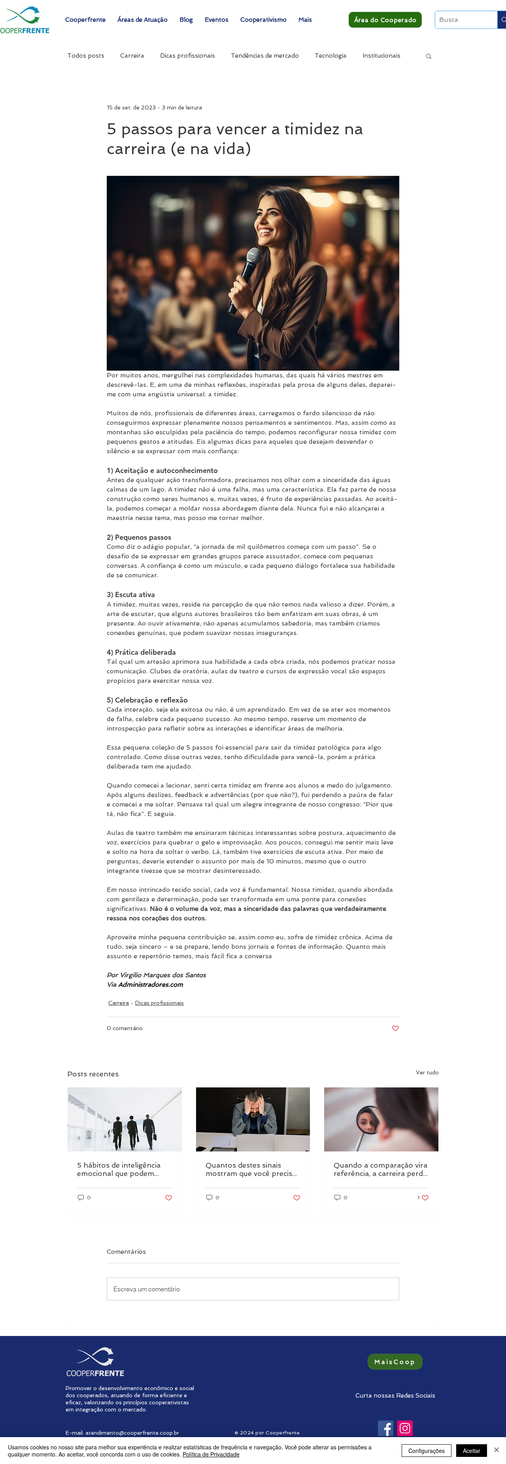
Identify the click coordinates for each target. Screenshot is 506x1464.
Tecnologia (331, 55)
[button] (85, 20)
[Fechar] (496, 1450)
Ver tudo (427, 1072)
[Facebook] (385, 1428)
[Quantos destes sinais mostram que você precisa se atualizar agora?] (253, 1119)
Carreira (132, 55)
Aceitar (471, 1451)
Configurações (426, 1451)
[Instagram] (405, 1428)
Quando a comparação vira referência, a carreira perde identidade (380, 1169)
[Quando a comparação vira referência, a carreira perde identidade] (381, 1119)
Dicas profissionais (187, 55)
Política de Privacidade (211, 1454)
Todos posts (85, 55)
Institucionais (381, 55)
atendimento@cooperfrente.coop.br (132, 1433)
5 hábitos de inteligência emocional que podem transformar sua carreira (119, 1169)
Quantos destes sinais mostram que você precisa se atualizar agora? (251, 1169)
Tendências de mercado (265, 55)
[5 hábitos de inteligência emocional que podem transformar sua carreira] (125, 1119)
